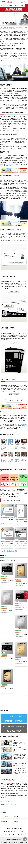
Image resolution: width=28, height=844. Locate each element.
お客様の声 (4, 821)
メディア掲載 (4, 816)
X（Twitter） (12, 834)
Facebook (21, 834)
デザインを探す (9, 5)
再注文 (22, 5)
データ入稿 (16, 5)
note (6, 834)
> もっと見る (25, 695)
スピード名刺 (3, 5)
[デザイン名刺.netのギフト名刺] (14, 172)
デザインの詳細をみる (14, 291)
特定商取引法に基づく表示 (10, 831)
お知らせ (16, 816)
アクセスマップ (4, 799)
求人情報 (16, 821)
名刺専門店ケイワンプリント (8, 489)
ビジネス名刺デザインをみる (14, 400)
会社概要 (3, 812)
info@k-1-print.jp (14, 721)
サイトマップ (21, 831)
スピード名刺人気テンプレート (10, 500)
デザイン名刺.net (4, 27)
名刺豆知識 (11, 27)
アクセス (16, 812)
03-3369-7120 (14, 731)
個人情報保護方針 (16, 828)
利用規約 (8, 828)
